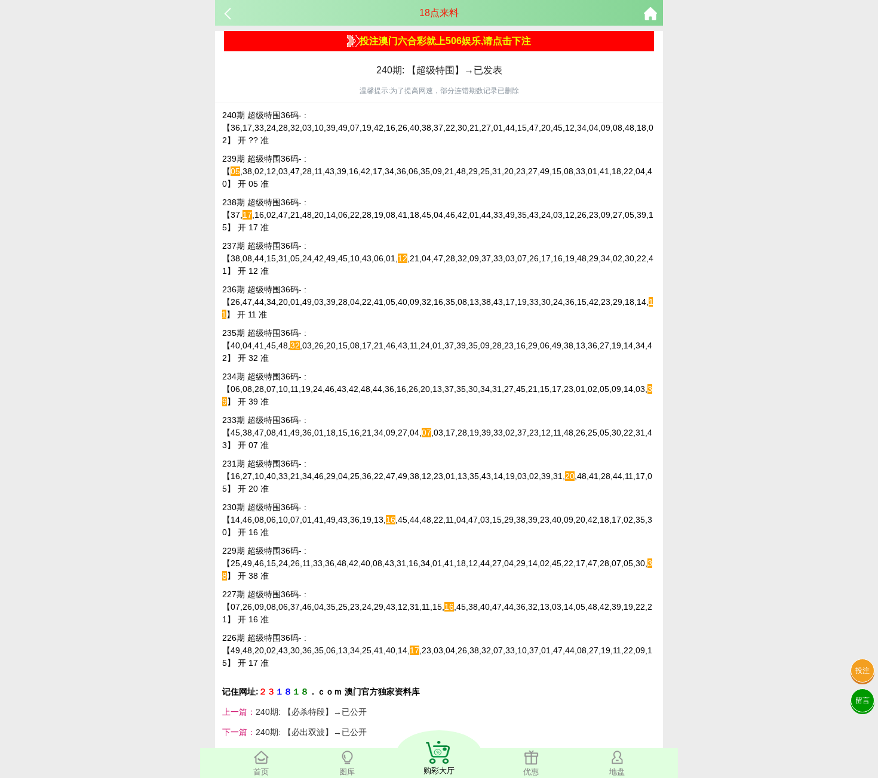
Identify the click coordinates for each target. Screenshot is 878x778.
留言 (862, 700)
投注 (862, 670)
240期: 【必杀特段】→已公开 (311, 712)
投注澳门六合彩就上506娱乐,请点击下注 (445, 41)
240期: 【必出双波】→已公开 (311, 732)
